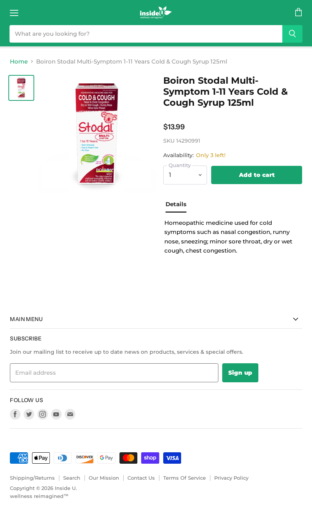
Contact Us (141, 478)
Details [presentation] (176, 204)
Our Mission (104, 478)
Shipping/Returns (32, 478)
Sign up (240, 372)
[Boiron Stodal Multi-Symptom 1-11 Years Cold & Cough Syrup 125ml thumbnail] (21, 88)
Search (71, 478)
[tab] (179, 205)
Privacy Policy (231, 478)
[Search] (292, 34)
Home (19, 61)
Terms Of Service (184, 478)
